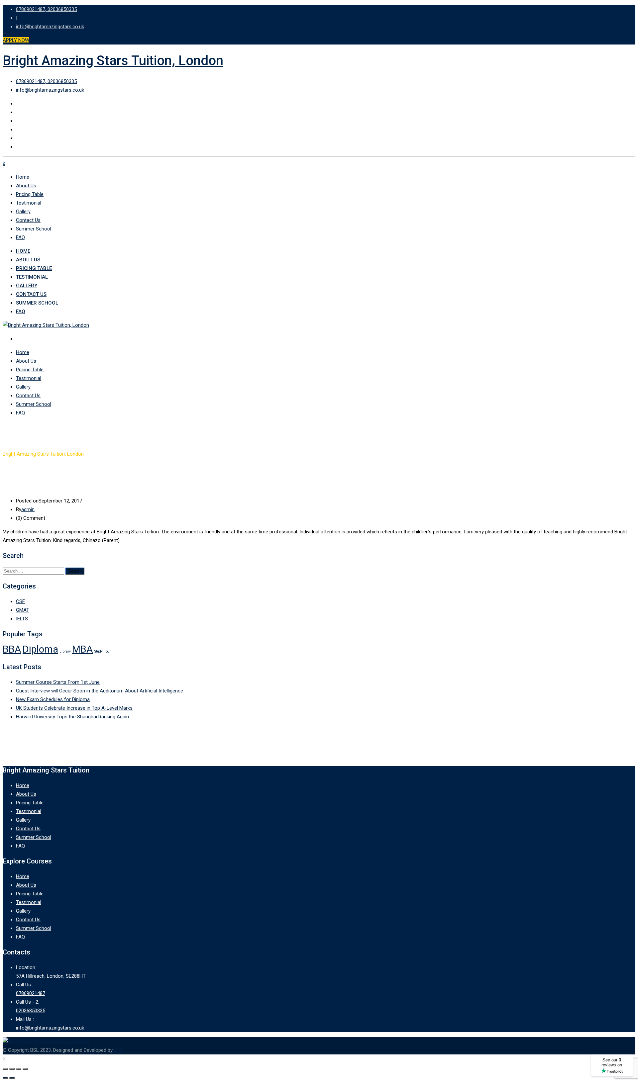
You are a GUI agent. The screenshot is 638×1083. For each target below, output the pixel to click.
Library (65, 651)
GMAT (22, 610)
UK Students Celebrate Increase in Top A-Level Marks (74, 708)
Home (22, 177)
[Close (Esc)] (5, 1069)
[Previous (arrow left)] (5, 1078)
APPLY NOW (16, 40)
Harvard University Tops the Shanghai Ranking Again (72, 717)
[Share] (12, 1069)
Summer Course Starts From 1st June (58, 682)
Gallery (23, 212)
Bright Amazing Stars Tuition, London (113, 60)
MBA (82, 649)
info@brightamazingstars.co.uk (50, 27)
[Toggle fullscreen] (18, 1069)
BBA (12, 649)
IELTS (22, 619)
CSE (20, 601)
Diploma (40, 649)
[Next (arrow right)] (12, 1078)
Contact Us (28, 220)
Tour (107, 651)
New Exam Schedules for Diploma (53, 699)
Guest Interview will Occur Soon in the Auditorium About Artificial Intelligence (99, 691)
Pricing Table (30, 194)
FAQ (20, 237)
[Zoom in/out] (25, 1069)
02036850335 (30, 1011)
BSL (118, 1050)
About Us (26, 186)
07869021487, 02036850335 (46, 9)
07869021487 (30, 993)
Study (98, 651)
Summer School (33, 229)
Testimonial (28, 203)
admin (28, 509)
